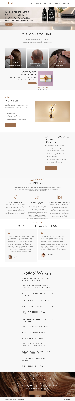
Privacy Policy (67, 399)
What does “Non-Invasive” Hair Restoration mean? (36, 279)
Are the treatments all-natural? (33, 294)
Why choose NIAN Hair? (33, 366)
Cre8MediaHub (21, 399)
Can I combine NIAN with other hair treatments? (33, 344)
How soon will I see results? (36, 301)
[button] (37, 279)
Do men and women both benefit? (33, 359)
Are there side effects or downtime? (34, 320)
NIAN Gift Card (43, 87)
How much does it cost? (33, 332)
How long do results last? (35, 327)
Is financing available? (33, 338)
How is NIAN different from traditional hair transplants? (36, 287)
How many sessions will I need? (34, 313)
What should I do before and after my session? (36, 352)
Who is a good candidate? (34, 306)
